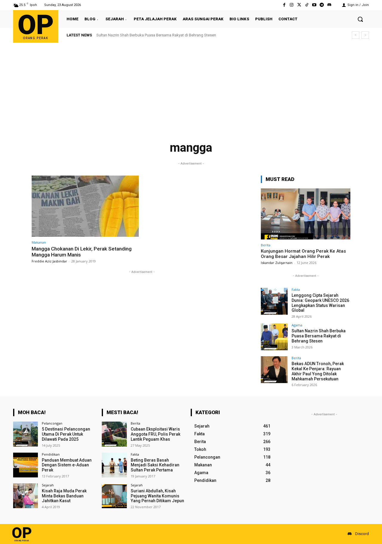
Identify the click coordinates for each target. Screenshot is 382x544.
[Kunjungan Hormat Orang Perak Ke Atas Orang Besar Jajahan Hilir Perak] (305, 213)
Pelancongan (52, 423)
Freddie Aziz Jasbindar (49, 261)
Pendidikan (51, 454)
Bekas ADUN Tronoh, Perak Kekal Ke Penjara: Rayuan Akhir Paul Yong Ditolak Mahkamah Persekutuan (188, 35)
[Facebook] (284, 5)
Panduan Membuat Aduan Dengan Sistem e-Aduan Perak (67, 465)
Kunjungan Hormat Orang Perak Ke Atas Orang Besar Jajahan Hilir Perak (303, 253)
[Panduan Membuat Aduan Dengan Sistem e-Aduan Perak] (25, 465)
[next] (365, 35)
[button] (360, 19)
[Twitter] (299, 5)
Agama (297, 325)
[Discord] (329, 5)
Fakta (296, 289)
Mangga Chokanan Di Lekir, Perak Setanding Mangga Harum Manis (82, 252)
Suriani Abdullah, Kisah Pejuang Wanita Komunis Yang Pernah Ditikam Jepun (157, 495)
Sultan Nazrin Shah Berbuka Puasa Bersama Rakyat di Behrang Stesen (319, 335)
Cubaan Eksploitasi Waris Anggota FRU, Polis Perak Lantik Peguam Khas (155, 434)
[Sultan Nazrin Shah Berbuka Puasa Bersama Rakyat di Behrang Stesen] (274, 336)
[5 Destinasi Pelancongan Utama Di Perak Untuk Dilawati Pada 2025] (25, 434)
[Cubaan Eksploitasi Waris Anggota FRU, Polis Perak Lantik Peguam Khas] (114, 434)
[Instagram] (291, 5)
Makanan (39, 242)
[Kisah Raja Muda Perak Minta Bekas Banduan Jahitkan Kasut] (25, 495)
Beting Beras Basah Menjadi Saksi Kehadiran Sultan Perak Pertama (155, 465)
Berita (265, 245)
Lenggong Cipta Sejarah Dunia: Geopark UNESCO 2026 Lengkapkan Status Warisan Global (320, 303)
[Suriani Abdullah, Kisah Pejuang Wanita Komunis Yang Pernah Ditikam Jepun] (114, 495)
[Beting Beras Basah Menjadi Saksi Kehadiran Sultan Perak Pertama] (114, 465)
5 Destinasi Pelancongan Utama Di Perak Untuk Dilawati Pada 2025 (66, 434)
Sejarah (48, 485)
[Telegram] (322, 5)
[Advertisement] (191, 87)
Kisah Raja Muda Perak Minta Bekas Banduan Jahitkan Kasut (64, 495)
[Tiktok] (306, 5)
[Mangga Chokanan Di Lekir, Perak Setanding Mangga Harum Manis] (85, 206)
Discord (362, 533)
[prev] (355, 35)
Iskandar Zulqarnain (276, 262)
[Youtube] (314, 5)
